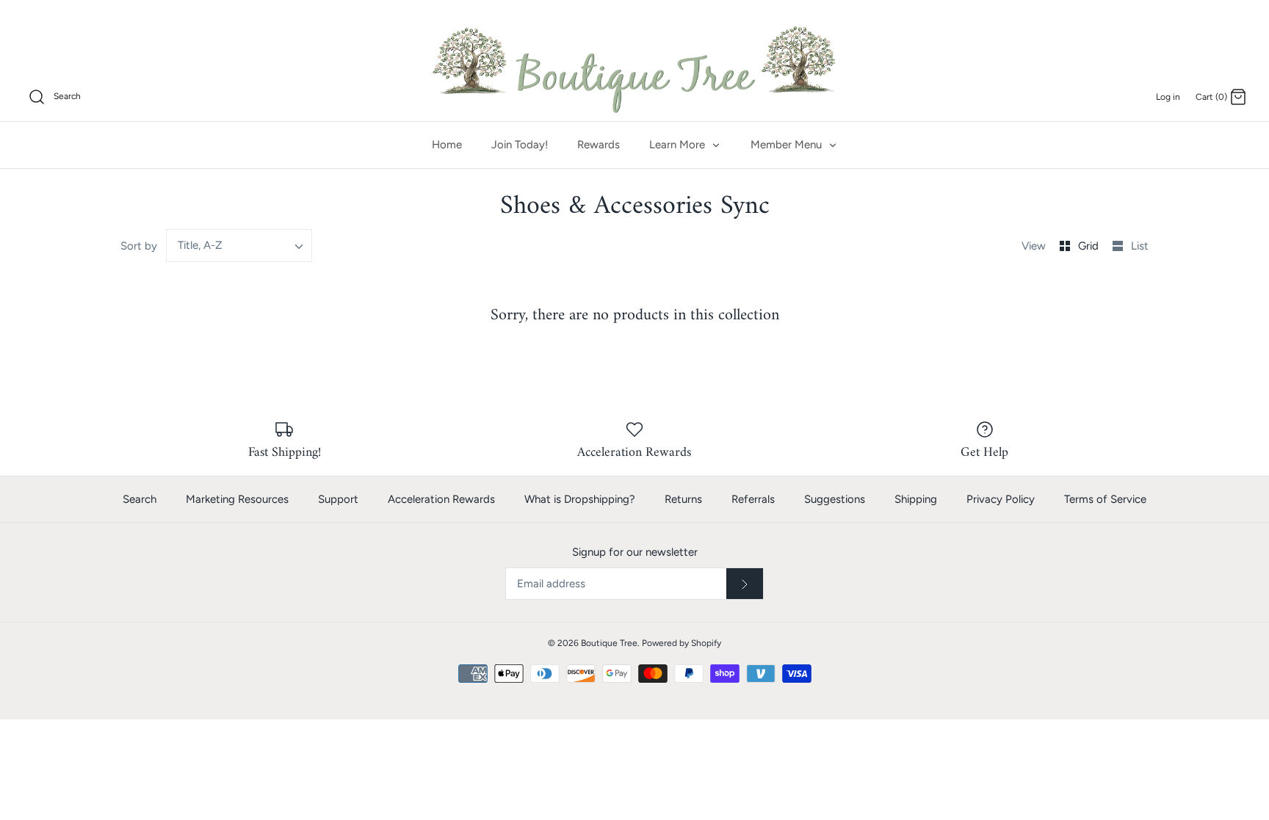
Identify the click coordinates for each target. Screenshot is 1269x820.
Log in (1168, 97)
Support (338, 499)
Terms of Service (1105, 499)
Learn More (678, 144)
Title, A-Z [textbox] (200, 245)
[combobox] (239, 245)
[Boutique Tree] (634, 67)
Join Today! (519, 144)
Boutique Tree (609, 643)
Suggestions (834, 499)
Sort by (138, 246)
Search (139, 499)
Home (447, 144)
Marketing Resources (237, 499)
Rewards (598, 144)
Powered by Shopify (681, 643)
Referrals (753, 499)
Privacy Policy (1000, 499)
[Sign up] (744, 583)
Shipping (915, 499)
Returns (683, 499)
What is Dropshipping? (579, 499)
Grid (1090, 246)
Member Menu (788, 144)
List (1140, 246)
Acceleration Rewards (441, 499)
